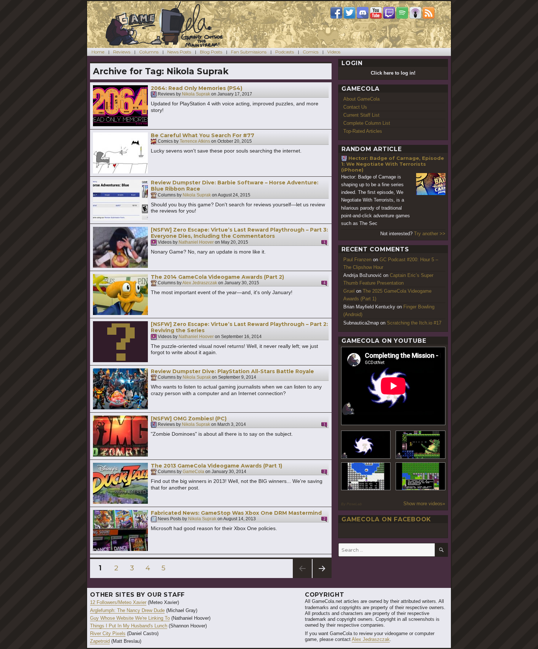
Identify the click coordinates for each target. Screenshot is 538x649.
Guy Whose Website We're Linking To (130, 618)
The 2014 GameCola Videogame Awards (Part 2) (217, 277)
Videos (333, 52)
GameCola (193, 471)
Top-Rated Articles (362, 131)
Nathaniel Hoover (196, 242)
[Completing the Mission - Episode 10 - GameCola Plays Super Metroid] (366, 445)
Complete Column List (366, 123)
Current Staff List (361, 115)
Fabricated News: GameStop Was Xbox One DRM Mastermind (236, 513)
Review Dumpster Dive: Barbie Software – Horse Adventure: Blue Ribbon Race (234, 185)
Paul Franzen (357, 259)
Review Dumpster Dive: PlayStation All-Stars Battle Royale (232, 371)
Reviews (121, 52)
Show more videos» (424, 503)
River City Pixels (108, 633)
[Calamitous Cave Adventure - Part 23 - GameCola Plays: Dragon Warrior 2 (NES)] (366, 476)
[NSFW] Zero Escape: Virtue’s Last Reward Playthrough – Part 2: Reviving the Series (239, 327)
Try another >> (429, 233)
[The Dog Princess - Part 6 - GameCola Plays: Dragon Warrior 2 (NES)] (420, 476)
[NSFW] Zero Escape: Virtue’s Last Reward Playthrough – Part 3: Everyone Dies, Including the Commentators (239, 233)
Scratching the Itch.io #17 (414, 323)
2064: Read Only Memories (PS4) (196, 88)
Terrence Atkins (195, 141)
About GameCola (361, 99)
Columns (148, 52)
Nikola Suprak (196, 94)
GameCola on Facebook (386, 519)
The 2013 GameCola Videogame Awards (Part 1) (216, 465)
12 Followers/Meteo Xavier (118, 602)
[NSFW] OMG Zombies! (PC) (189, 418)
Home (97, 52)
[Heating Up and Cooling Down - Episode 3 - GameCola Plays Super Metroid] (420, 445)
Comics (310, 52)
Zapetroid (100, 641)
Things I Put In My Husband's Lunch (128, 626)
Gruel (349, 291)
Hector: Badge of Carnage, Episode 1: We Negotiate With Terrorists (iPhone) (392, 164)
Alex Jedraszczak (199, 283)
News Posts (179, 52)
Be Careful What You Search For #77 (202, 135)
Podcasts (284, 52)
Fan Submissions (248, 52)
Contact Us (355, 107)
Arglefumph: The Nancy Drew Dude (127, 610)
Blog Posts (211, 52)
